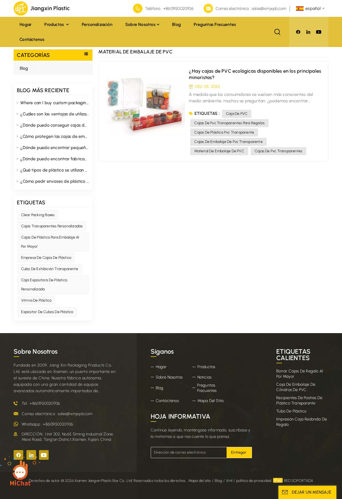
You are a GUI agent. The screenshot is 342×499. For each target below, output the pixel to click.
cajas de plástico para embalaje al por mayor (50, 242)
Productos (54, 24)
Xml (229, 480)
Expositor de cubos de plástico (47, 312)
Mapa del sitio (210, 400)
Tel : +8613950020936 (41, 403)
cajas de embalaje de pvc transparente (228, 141)
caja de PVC (236, 113)
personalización (97, 24)
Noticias (204, 377)
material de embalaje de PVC (219, 151)
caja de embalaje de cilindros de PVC (295, 387)
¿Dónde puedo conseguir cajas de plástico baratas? (54, 125)
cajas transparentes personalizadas (52, 226)
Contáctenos (32, 39)
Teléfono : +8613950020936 (169, 8)
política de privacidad (253, 480)
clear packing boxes (38, 215)
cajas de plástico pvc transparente (224, 132)
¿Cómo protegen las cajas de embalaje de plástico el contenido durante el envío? (54, 136)
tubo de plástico (291, 411)
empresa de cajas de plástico (46, 257)
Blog (176, 24)
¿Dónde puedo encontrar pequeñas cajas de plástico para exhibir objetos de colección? (54, 147)
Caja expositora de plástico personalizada (44, 284)
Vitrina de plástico (36, 300)
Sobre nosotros (140, 24)
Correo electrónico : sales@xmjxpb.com (251, 8)
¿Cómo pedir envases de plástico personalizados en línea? (54, 181)
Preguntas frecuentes (215, 24)
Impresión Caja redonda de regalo (301, 422)
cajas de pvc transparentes (278, 151)
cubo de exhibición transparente (49, 269)
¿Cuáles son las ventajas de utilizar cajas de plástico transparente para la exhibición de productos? (54, 113)
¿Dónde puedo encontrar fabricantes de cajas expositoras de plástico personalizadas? (54, 158)
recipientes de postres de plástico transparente (299, 400)
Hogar (26, 24)
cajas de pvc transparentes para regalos (229, 123)
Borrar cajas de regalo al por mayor (299, 374)
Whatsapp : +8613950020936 (47, 424)
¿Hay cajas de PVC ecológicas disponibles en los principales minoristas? (255, 74)
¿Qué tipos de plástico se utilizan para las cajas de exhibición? (54, 170)
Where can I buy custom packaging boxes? (54, 102)
